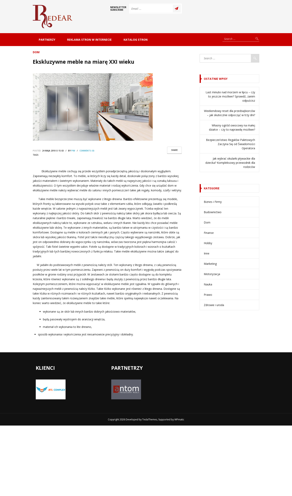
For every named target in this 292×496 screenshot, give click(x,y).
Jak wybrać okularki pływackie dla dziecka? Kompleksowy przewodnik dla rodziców (230, 163)
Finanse (209, 233)
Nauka (208, 284)
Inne (206, 253)
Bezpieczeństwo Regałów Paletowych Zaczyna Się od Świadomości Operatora (230, 144)
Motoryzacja (212, 274)
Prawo (208, 295)
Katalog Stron (136, 39)
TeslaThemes (149, 419)
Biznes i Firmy (213, 202)
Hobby (208, 243)
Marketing (210, 264)
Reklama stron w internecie (89, 39)
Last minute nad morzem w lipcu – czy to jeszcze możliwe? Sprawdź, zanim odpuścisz (230, 96)
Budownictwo (212, 212)
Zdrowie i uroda (214, 305)
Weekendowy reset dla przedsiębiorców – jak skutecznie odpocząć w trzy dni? (229, 113)
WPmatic (179, 419)
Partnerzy (47, 39)
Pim (73, 150)
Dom (36, 52)
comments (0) (86, 150)
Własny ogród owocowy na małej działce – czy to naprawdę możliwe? (232, 127)
